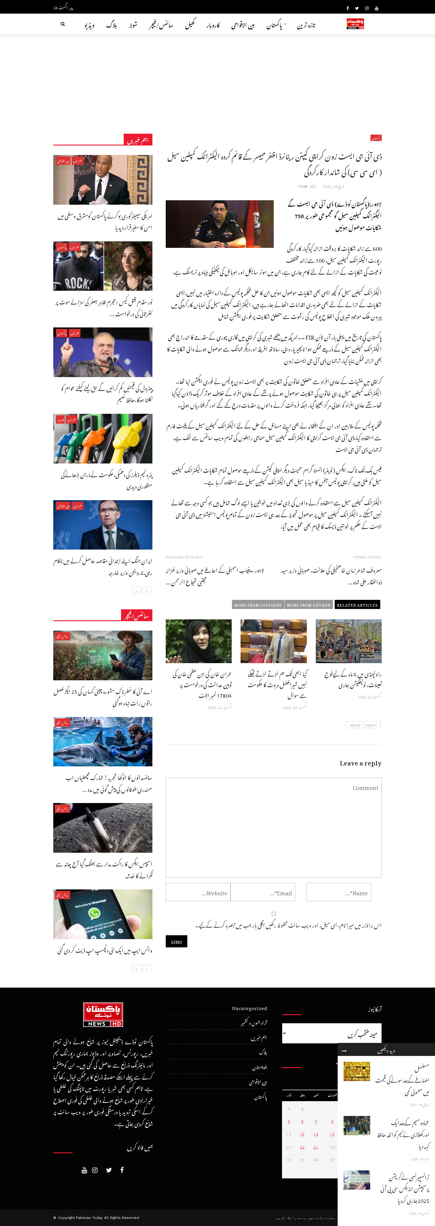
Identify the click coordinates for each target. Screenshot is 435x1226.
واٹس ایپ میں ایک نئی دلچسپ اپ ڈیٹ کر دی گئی (104, 949)
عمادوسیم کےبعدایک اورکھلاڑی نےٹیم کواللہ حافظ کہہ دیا (403, 1133)
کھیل (190, 24)
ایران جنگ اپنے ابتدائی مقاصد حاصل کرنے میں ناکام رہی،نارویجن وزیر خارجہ (103, 565)
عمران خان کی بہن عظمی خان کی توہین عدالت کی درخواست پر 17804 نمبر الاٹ (202, 683)
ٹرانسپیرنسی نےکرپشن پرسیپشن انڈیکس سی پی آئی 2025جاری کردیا (405, 1188)
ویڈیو (89, 24)
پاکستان (274, 24)
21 (316, 1146)
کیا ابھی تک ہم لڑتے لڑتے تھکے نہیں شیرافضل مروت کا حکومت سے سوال (277, 683)
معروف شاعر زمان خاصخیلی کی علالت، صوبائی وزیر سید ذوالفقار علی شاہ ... (331, 575)
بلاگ (111, 24)
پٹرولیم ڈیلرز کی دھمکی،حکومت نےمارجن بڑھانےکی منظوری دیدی (106, 479)
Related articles (357, 604)
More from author (309, 604)
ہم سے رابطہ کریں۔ (290, 1218)
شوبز (133, 24)
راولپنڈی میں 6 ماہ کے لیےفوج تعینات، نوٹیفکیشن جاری (353, 678)
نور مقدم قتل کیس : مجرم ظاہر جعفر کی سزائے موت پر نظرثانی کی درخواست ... (103, 306)
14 (316, 1133)
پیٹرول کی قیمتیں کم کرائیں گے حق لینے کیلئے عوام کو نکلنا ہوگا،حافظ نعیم (106, 393)
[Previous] (146, 590)
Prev (371, 724)
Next (356, 724)
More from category (258, 604)
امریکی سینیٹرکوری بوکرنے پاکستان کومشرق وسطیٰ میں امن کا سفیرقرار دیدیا (105, 220)
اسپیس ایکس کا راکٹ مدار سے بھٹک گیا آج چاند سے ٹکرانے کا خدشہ (104, 868)
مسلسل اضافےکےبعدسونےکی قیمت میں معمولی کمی (402, 1079)
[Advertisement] (217, 78)
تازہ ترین (306, 24)
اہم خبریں (77, 160)
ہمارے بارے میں (321, 1218)
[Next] (136, 590)
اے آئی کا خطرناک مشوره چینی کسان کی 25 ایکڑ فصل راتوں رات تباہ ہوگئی (103, 696)
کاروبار (213, 24)
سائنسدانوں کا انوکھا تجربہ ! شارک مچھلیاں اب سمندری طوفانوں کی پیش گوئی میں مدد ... (109, 782)
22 (302, 1146)
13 (332, 1133)
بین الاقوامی (243, 24)
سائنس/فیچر (161, 24)
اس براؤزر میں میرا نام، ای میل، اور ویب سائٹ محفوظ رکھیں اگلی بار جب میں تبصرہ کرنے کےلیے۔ (288, 924)
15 (302, 1133)
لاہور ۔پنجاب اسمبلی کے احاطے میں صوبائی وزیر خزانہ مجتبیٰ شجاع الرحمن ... (215, 575)
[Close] (344, 1049)
